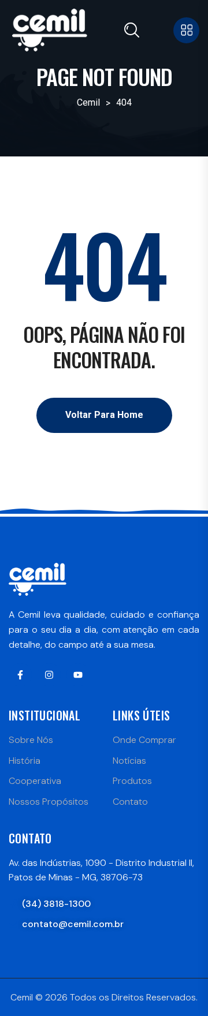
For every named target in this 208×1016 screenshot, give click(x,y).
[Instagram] (49, 674)
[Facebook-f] (20, 674)
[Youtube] (78, 674)
